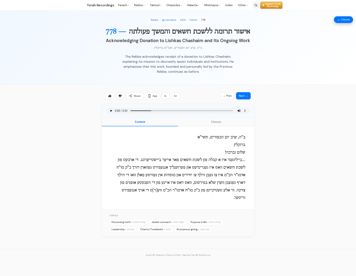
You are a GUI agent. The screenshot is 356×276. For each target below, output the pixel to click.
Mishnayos (212, 5)
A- (165, 95)
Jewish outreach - (167, 222)
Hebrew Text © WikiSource (196, 255)
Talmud (155, 5)
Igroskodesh (169, 20)
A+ (175, 95)
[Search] (256, 5)
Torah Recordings (100, 5)
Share (137, 95)
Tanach (123, 5)
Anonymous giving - (193, 229)
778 (203, 20)
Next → (243, 95)
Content (140, 121)
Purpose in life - (206, 222)
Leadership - (123, 229)
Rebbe (139, 5)
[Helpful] (109, 96)
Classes (216, 121)
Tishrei (193, 20)
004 (183, 20)
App (155, 95)
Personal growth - (128, 222)
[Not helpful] (120, 96)
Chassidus (174, 5)
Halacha (193, 5)
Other (243, 5)
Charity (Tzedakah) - (155, 229)
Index (229, 5)
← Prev (227, 95)
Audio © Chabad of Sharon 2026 (163, 255)
